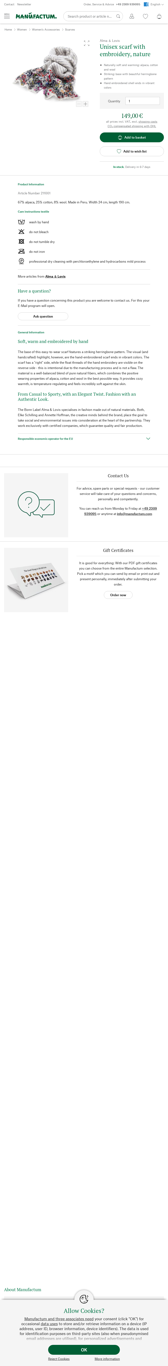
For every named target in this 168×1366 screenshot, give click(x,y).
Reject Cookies (59, 1359)
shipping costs (147, 121)
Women (22, 29)
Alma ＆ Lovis (55, 276)
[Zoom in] (85, 104)
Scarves (70, 29)
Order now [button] (118, 595)
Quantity (114, 101)
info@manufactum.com (134, 514)
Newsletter (24, 4)
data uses (49, 1323)
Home (8, 29)
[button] (87, 43)
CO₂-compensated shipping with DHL (132, 126)
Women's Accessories (46, 29)
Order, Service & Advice (112, 4)
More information (107, 1359)
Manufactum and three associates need (59, 1318)
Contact (9, 4)
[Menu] (7, 16)
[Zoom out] (79, 104)
